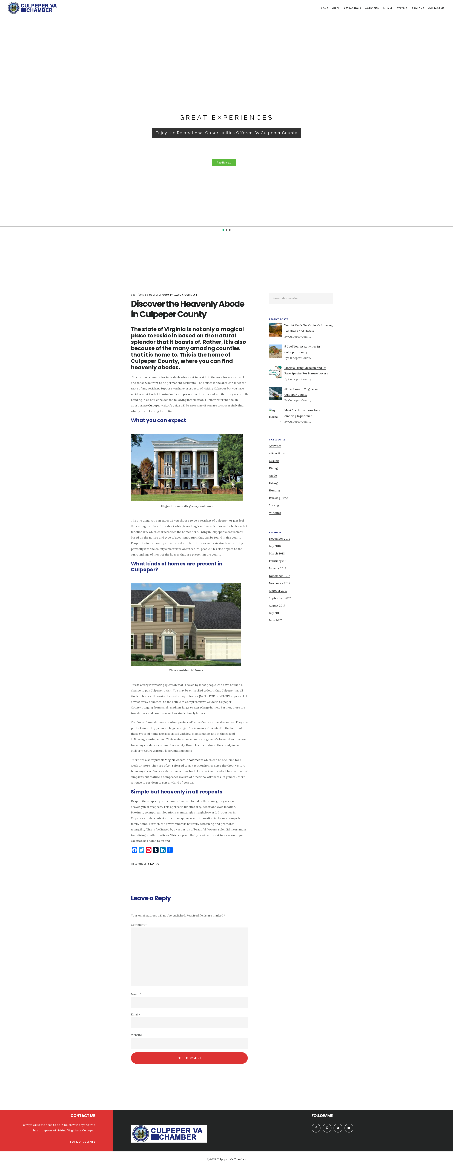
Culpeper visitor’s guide (164, 405)
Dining (273, 468)
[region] (226, 116)
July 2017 (274, 613)
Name (136, 994)
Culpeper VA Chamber (231, 1159)
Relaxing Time (278, 498)
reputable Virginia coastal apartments (177, 760)
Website (136, 1035)
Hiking (273, 483)
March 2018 (277, 553)
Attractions (277, 453)
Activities (275, 446)
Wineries (275, 512)
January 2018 (277, 568)
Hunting (274, 490)
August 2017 (277, 605)
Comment (139, 924)
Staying (153, 863)
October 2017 (278, 590)
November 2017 (279, 583)
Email (136, 1014)
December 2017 (279, 575)
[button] (5, 113)
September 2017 (280, 598)
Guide (273, 475)
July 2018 (275, 546)
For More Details (82, 1142)
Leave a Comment (185, 294)
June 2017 (275, 620)
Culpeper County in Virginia (33, 8)
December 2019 (279, 538)
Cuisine (274, 460)
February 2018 (278, 561)
